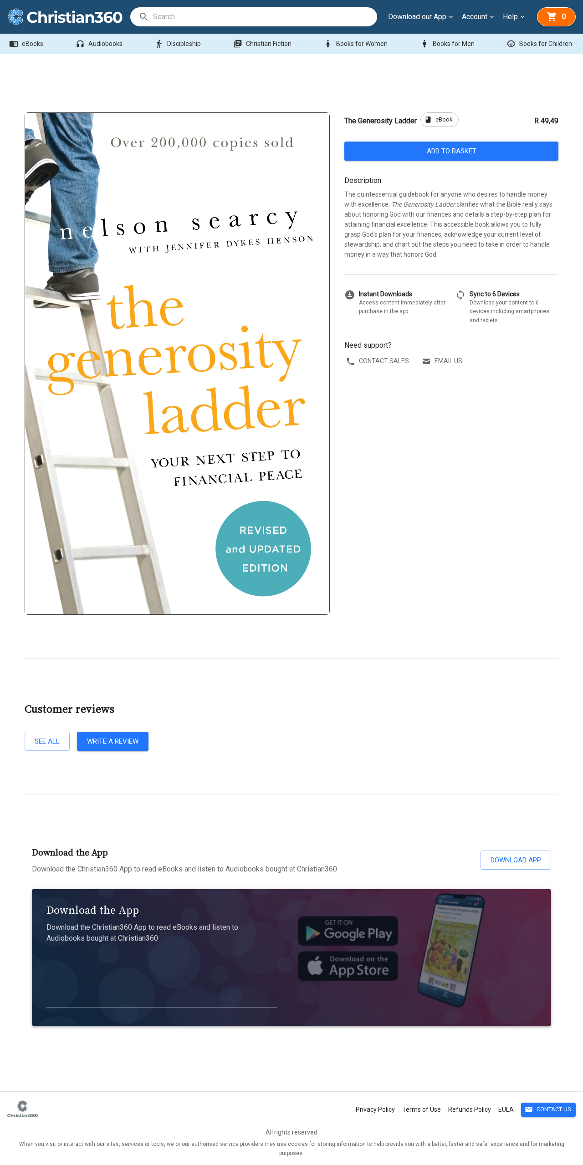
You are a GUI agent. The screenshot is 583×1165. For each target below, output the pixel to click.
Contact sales (384, 361)
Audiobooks (99, 43)
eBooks (26, 43)
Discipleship (177, 43)
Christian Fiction (262, 43)
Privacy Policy (375, 1109)
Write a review (112, 741)
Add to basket (451, 151)
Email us (448, 361)
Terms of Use (421, 1109)
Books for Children (539, 43)
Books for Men (447, 43)
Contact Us (548, 1109)
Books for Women (355, 43)
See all (47, 741)
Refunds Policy (469, 1109)
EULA (506, 1109)
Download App (516, 860)
